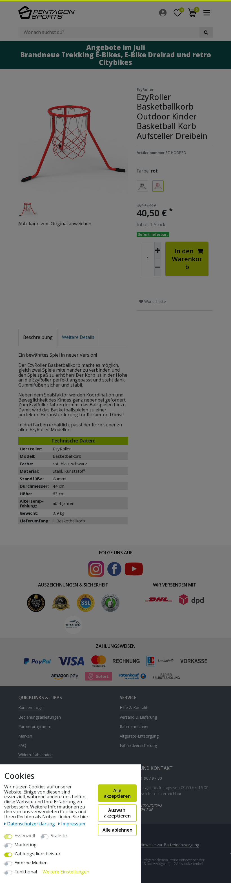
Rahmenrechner (134, 726)
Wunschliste (154, 301)
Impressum (73, 824)
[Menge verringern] (157, 267)
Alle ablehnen (117, 830)
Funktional (25, 872)
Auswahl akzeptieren (117, 813)
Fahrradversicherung (138, 745)
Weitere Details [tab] (78, 337)
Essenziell (24, 835)
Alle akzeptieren (117, 793)
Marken (25, 736)
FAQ (22, 745)
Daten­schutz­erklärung (31, 824)
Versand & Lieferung (138, 717)
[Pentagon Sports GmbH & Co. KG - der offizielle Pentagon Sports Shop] (64, 12)
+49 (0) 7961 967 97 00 (141, 778)
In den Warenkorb (187, 259)
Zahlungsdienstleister (37, 853)
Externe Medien (31, 862)
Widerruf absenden (35, 755)
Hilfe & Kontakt (134, 707)
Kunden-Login (31, 707)
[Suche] (206, 32)
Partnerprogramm (34, 726)
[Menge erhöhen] (157, 250)
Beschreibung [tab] (38, 337)
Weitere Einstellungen (66, 872)
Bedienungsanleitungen (39, 717)
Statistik (59, 835)
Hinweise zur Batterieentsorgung (169, 844)
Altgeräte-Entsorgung (139, 736)
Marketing (25, 844)
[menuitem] (164, 13)
